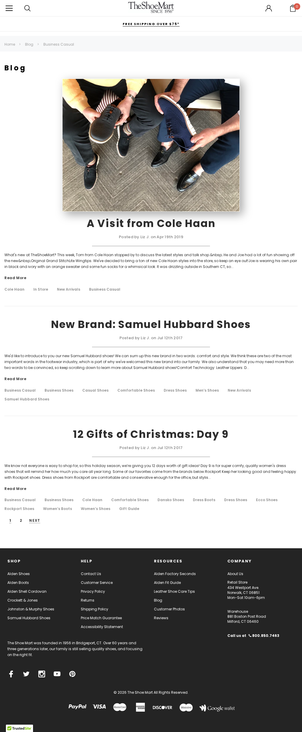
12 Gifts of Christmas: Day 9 (151, 434)
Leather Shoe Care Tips (174, 591)
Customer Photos (169, 609)
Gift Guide (129, 508)
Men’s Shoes (207, 390)
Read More (15, 278)
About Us (235, 573)
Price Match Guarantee (101, 617)
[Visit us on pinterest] (72, 674)
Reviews (161, 617)
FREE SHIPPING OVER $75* (151, 23)
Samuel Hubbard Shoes (26, 399)
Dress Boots (204, 500)
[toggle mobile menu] (9, 8)
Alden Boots (18, 582)
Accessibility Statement (102, 626)
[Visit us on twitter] (26, 674)
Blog (158, 600)
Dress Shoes (175, 390)
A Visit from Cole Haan (151, 223)
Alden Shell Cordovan (27, 591)
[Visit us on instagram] (41, 674)
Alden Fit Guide (167, 582)
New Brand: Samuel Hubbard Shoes (151, 324)
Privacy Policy (93, 591)
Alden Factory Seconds (175, 573)
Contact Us (91, 573)
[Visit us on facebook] (11, 674)
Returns (87, 600)
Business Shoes (59, 390)
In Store (40, 289)
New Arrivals (68, 289)
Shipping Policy (94, 609)
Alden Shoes (18, 573)
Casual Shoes (95, 390)
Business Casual (104, 289)
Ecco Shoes (267, 500)
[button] (293, 8)
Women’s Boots (57, 508)
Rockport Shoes (19, 508)
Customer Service (97, 582)
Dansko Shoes (170, 500)
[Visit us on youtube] (57, 674)
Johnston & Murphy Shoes (30, 609)
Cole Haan (14, 289)
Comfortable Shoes (136, 390)
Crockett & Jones (22, 600)
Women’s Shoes (95, 508)
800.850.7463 (265, 635)
